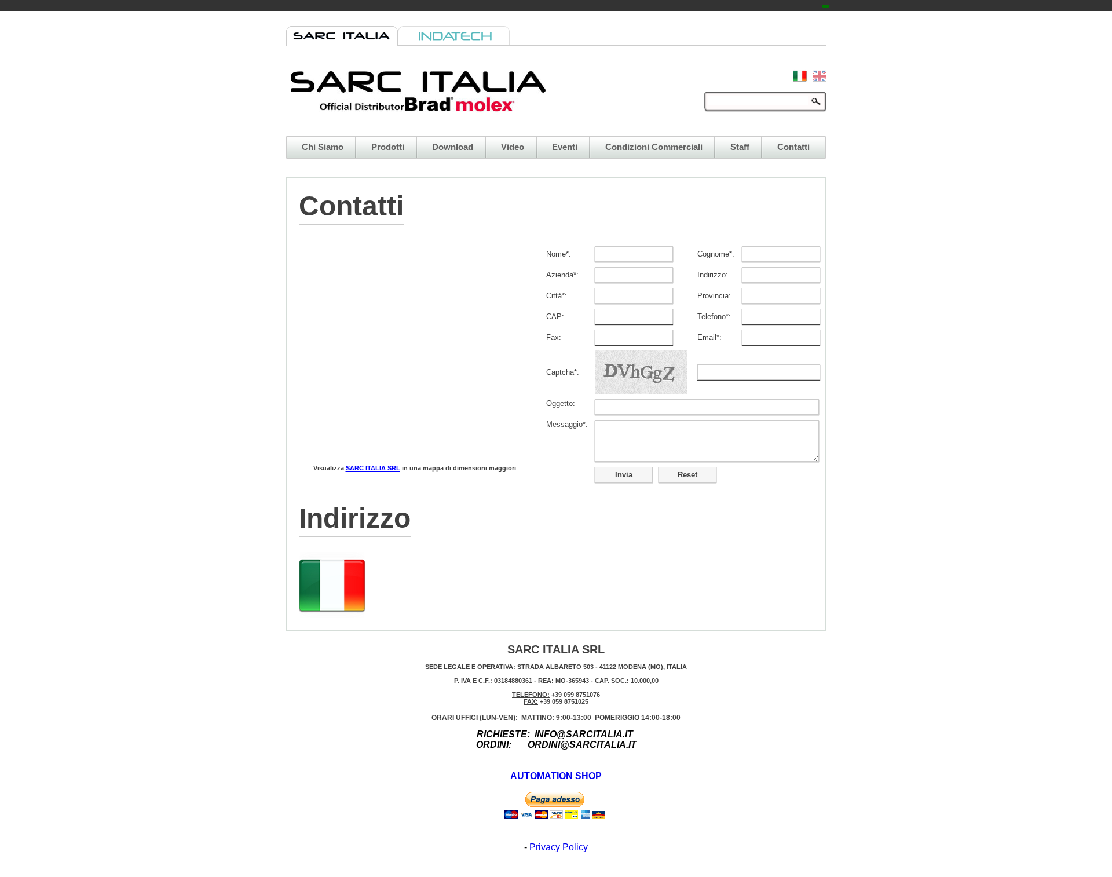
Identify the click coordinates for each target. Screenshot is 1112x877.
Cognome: (715, 254)
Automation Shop (556, 776)
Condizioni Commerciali (654, 147)
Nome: (558, 254)
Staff (739, 147)
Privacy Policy (558, 847)
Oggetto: (560, 403)
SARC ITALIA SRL (373, 468)
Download (452, 147)
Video (512, 147)
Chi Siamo (322, 147)
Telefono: (714, 316)
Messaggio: (567, 424)
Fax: (553, 337)
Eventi (564, 147)
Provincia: (714, 295)
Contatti (793, 147)
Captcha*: (562, 372)
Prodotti (387, 147)
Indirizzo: (712, 275)
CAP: (555, 316)
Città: (556, 295)
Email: (709, 337)
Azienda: (562, 275)
